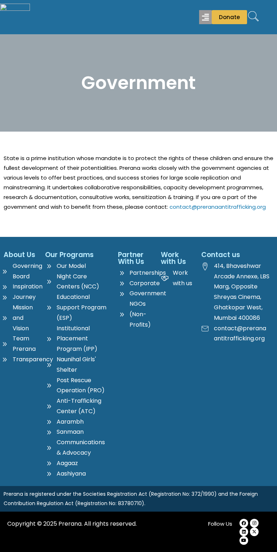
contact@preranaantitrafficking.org (218, 207)
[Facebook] (243, 523)
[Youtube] (243, 540)
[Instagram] (254, 523)
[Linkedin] (243, 531)
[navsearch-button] (253, 17)
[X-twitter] (254, 531)
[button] (205, 17)
